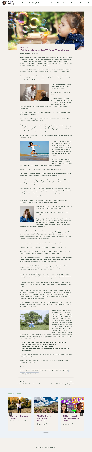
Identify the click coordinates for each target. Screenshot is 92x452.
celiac (28, 370)
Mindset (27, 47)
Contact (82, 3)
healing (22, 373)
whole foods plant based (32, 373)
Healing (22, 47)
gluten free (55, 370)
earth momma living (45, 370)
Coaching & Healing (36, 3)
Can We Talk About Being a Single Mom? (63, 383)
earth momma (35, 370)
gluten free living (64, 370)
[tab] (44, 432)
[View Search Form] (89, 3)
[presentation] (19, 404)
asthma (22, 370)
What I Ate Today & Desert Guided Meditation (44, 418)
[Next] (81, 414)
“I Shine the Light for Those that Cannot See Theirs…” (71, 418)
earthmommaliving (25, 53)
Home (24, 3)
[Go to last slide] (10, 414)
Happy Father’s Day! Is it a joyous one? (28, 383)
